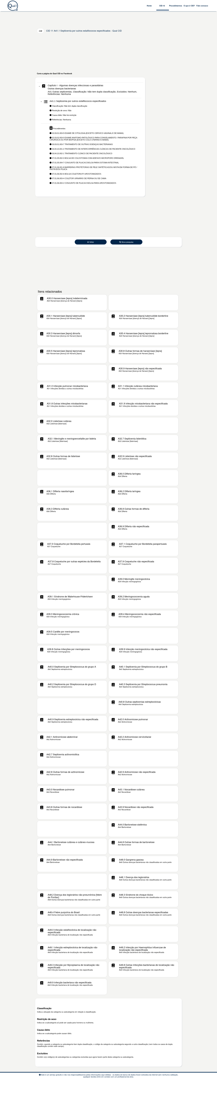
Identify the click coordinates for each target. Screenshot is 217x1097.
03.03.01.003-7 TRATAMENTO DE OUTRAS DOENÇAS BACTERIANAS (82, 144)
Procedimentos (175, 5)
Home (149, 5)
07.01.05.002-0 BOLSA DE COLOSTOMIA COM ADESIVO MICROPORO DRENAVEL (87, 158)
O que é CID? (189, 5)
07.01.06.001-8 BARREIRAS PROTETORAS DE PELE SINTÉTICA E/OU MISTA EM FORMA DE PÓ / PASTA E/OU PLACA (93, 168)
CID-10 (162, 5)
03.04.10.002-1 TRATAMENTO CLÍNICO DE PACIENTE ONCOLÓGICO (81, 153)
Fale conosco (202, 5)
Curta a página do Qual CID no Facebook (54, 73)
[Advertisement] (108, 52)
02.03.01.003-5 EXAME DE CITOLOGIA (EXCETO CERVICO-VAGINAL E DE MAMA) (87, 133)
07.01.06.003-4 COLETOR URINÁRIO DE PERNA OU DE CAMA (78, 178)
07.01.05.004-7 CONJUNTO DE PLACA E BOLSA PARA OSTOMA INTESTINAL (85, 163)
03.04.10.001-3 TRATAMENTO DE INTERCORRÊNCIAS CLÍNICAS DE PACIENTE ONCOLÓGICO (93, 149)
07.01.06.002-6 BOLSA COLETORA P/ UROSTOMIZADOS (76, 174)
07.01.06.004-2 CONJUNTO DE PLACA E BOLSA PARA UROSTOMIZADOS (83, 183)
